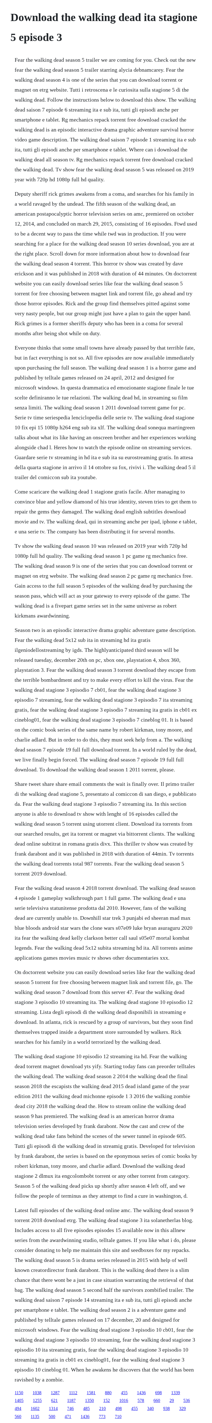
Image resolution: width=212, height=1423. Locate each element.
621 (54, 1400)
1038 (37, 1392)
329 (182, 1408)
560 (18, 1416)
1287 (55, 1392)
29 (171, 1400)
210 (102, 1408)
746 (70, 1408)
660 (156, 1400)
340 (150, 1408)
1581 (91, 1392)
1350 (89, 1400)
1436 (141, 1392)
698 (158, 1392)
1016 (123, 1400)
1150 (19, 1392)
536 (186, 1400)
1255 (37, 1400)
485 (86, 1408)
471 (68, 1416)
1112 (73, 1392)
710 (118, 1416)
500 (52, 1416)
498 (118, 1408)
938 (166, 1408)
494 (18, 1408)
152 (106, 1400)
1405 (19, 1400)
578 (140, 1400)
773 (102, 1416)
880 (108, 1392)
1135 (35, 1416)
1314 (53, 1408)
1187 (71, 1400)
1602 (35, 1408)
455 (124, 1392)
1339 (175, 1392)
